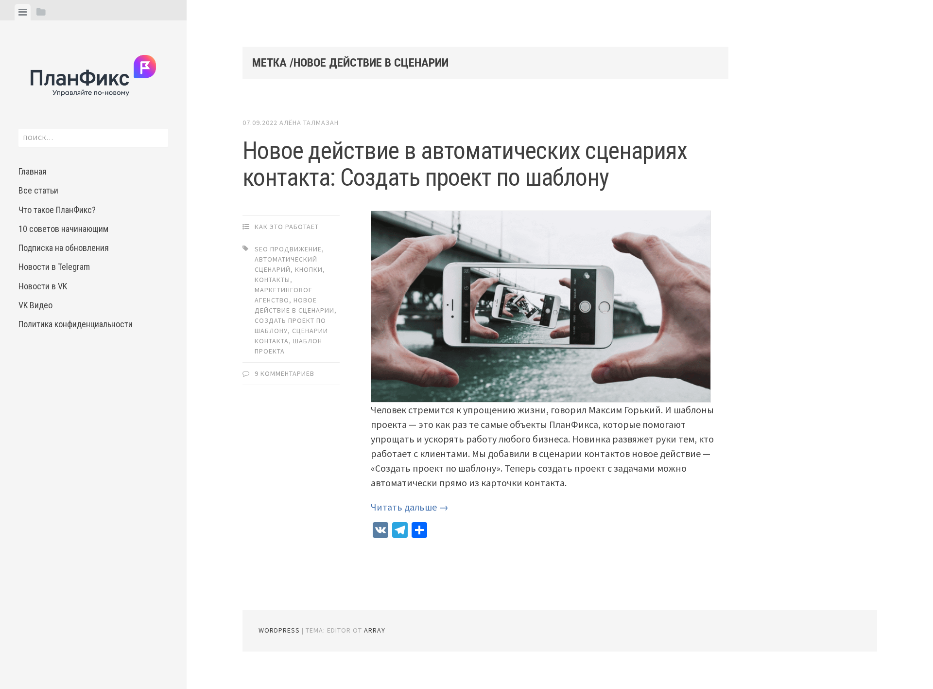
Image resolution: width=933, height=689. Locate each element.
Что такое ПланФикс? (57, 210)
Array (374, 630)
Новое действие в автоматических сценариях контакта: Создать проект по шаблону (464, 164)
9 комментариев (284, 373)
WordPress (279, 630)
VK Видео (35, 305)
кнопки (309, 269)
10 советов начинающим (63, 229)
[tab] (23, 12)
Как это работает (287, 226)
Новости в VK (42, 286)
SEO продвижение (288, 249)
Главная (32, 171)
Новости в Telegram (54, 267)
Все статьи (38, 190)
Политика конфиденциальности (75, 324)
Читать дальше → (410, 507)
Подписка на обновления (63, 248)
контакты (272, 279)
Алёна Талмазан (309, 122)
